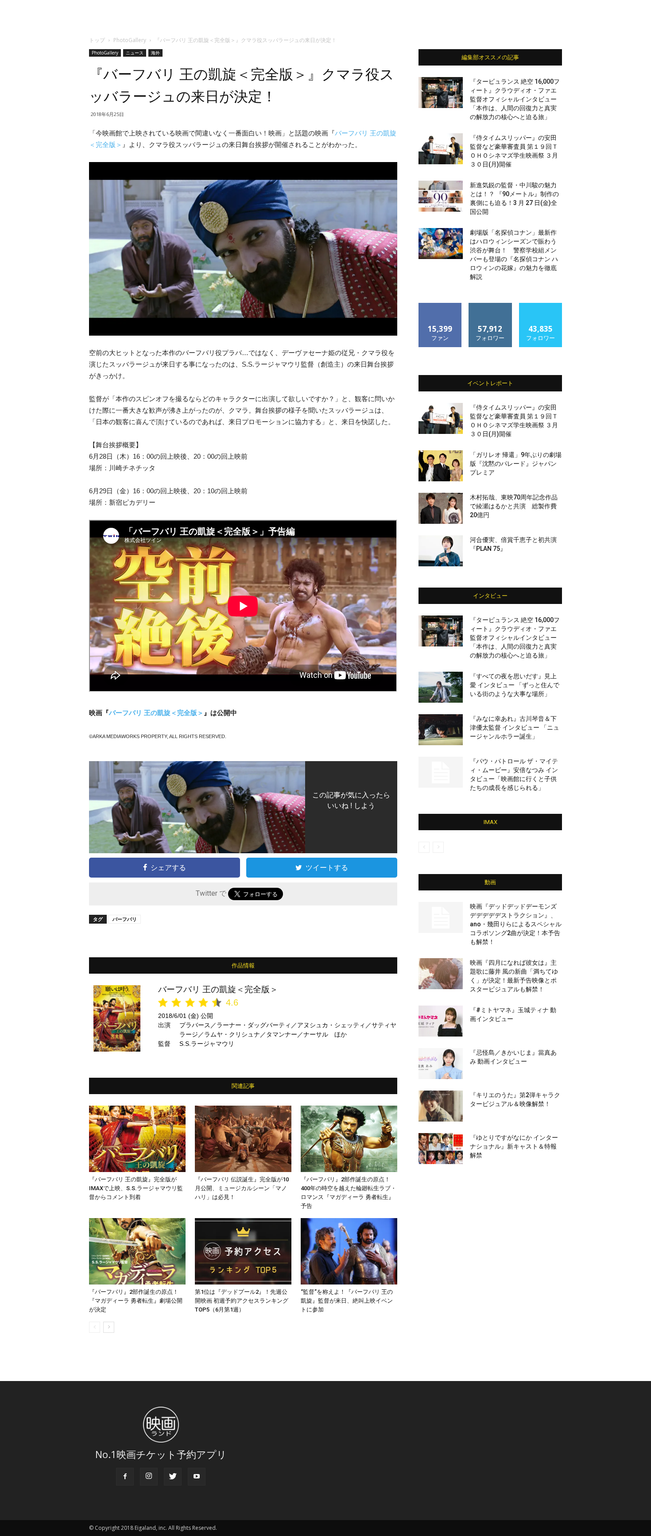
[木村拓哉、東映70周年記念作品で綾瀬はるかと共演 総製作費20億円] (440, 508)
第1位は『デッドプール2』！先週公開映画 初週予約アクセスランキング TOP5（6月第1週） (241, 1300)
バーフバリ (124, 919)
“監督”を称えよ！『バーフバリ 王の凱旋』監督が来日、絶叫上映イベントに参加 (347, 1300)
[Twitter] (173, 1477)
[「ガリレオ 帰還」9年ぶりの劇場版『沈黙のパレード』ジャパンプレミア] (440, 465)
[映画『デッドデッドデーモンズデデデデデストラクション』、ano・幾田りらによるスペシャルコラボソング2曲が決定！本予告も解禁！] (440, 917)
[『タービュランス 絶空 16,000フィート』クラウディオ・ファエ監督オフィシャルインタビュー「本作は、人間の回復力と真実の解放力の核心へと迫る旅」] (440, 92)
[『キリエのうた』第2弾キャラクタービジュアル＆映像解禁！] (440, 1106)
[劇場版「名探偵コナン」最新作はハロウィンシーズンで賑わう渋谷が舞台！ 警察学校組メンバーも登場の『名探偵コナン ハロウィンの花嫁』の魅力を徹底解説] (440, 243)
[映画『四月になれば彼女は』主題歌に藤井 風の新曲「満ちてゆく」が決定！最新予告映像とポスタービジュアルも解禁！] (440, 973)
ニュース (134, 53)
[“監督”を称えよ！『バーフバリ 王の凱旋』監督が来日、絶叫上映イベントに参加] (349, 1251)
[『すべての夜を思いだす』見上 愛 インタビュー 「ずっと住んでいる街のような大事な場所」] (440, 687)
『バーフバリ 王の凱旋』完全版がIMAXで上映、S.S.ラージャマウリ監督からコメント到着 (136, 1188)
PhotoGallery (129, 40)
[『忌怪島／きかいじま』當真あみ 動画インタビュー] (440, 1063)
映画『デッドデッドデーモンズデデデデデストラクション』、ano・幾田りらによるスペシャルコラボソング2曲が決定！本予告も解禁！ (516, 924)
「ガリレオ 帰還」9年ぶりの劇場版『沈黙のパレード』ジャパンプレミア (516, 463)
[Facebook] (125, 1477)
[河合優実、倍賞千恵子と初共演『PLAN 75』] (440, 550)
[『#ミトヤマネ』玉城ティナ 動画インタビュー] (440, 1021)
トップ (97, 40)
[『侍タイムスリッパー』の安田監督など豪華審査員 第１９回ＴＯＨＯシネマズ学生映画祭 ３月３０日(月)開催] (440, 148)
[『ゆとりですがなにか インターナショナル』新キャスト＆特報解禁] (440, 1148)
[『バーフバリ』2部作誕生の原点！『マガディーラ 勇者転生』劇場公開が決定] (137, 1251)
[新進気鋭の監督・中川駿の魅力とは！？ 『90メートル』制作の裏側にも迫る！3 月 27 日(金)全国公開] (440, 196)
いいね (440, 306)
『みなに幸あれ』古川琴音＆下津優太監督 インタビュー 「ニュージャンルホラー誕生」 (514, 727)
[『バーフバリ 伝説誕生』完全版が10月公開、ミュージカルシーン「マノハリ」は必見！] (243, 1139)
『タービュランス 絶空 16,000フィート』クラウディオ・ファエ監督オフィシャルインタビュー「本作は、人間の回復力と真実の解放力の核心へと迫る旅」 (515, 99)
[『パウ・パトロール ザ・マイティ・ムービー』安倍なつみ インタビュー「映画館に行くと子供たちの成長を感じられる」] (440, 772)
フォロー (490, 306)
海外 (155, 53)
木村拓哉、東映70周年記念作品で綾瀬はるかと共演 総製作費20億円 (514, 506)
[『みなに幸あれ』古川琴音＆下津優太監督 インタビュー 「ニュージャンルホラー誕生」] (440, 729)
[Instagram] (149, 1477)
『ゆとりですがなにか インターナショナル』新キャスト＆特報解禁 (514, 1146)
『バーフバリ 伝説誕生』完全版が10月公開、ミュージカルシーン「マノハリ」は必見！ (242, 1188)
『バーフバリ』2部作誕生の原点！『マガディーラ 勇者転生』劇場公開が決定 (135, 1300)
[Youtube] (196, 1477)
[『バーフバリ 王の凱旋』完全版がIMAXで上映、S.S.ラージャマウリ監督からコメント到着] (137, 1139)
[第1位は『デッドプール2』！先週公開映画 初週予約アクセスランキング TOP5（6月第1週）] (243, 1251)
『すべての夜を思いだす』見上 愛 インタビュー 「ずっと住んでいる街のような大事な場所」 (514, 685)
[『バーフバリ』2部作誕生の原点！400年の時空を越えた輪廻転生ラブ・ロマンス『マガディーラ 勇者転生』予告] (349, 1139)
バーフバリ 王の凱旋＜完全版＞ (156, 712)
